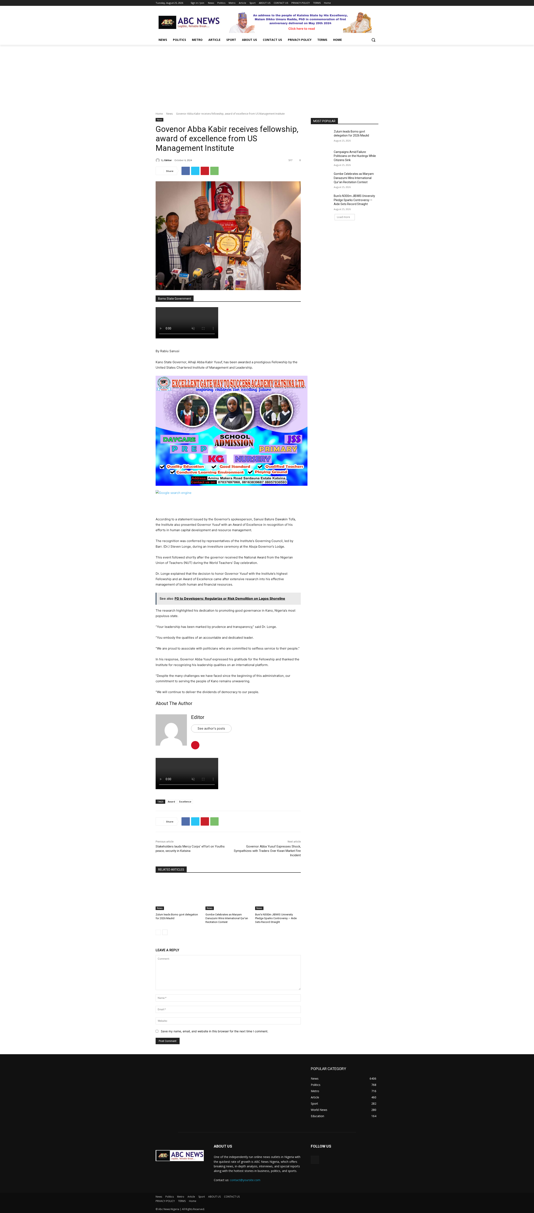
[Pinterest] (205, 171)
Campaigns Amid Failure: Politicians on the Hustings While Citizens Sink (355, 156)
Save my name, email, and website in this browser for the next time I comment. (214, 1031)
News (169, 113)
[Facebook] (352, 3)
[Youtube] (376, 3)
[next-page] (165, 932)
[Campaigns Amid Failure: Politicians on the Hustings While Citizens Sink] (321, 157)
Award (171, 801)
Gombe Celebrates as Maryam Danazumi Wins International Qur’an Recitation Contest (226, 918)
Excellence (185, 801)
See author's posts (211, 728)
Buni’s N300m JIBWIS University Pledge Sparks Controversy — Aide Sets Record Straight (276, 918)
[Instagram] (358, 3)
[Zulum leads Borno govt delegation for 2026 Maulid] (178, 894)
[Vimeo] (370, 3)
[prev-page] (158, 932)
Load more (343, 217)
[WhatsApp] (214, 171)
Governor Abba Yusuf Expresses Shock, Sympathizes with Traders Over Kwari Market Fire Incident (267, 851)
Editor (168, 160)
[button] (373, 40)
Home (159, 113)
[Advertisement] (267, 76)
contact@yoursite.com (245, 1180)
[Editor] (158, 160)
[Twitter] (364, 3)
